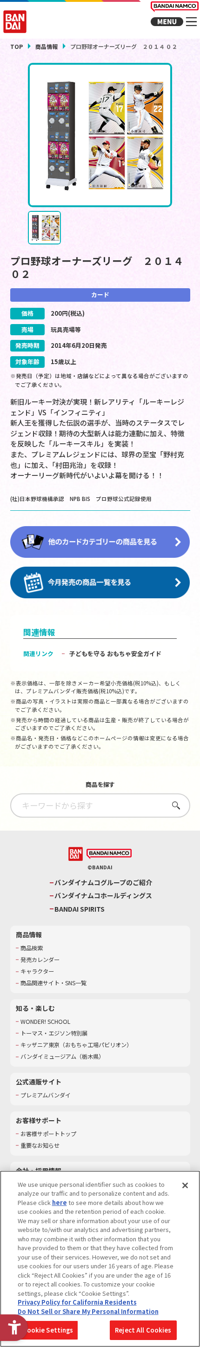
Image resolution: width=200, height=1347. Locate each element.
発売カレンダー (40, 960)
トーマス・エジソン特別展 (53, 1033)
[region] (100, 1259)
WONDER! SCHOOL (45, 1022)
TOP (16, 46)
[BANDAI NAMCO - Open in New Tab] (109, 854)
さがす (173, 805)
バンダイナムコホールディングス (103, 895)
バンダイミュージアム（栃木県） (62, 1057)
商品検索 (31, 948)
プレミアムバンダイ (45, 1095)
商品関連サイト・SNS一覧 (53, 983)
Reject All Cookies (143, 1330)
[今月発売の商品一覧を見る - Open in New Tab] (100, 583)
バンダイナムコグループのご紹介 (103, 882)
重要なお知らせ (40, 1146)
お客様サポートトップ (48, 1134)
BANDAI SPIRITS (79, 909)
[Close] (185, 1185)
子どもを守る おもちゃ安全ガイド (115, 653)
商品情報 (46, 46)
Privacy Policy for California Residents (77, 1302)
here (59, 1202)
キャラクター (37, 971)
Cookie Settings (48, 1330)
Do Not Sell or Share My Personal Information (88, 1311)
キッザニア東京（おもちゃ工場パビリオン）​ (76, 1045)
